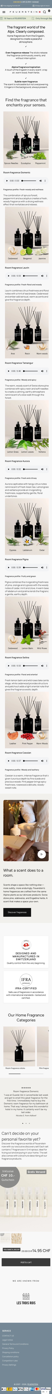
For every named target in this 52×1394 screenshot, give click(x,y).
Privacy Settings (9, 1365)
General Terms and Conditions (15, 1344)
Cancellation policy (10, 1356)
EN (43, 1392)
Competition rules (10, 1360)
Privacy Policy (8, 1348)
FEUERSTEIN (32, 1384)
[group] (19, 1048)
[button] (22, 1123)
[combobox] (45, 1392)
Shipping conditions (10, 1352)
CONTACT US (8, 1335)
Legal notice (7, 1340)
